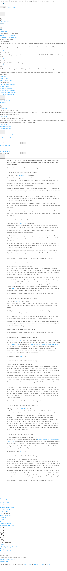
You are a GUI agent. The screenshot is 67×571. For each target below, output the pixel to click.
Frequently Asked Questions (8, 92)
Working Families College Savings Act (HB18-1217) (45, 344)
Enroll (1, 499)
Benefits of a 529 (5, 505)
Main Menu (3, 31)
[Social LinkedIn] (2, 535)
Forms (2, 544)
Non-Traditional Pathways (7, 84)
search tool (10, 284)
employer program (5, 126)
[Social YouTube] (2, 540)
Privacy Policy (28, 564)
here (13, 288)
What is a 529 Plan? (5, 503)
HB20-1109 (19, 340)
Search (2, 143)
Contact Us (3, 517)
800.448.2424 (4, 561)
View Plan (3, 51)
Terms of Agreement (39, 564)
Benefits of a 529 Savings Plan (8, 37)
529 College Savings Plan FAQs (9, 547)
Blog (1, 521)
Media (2, 519)
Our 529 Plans (4, 21)
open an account (14, 137)
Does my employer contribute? (9, 553)
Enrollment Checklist (6, 88)
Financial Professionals (6, 135)
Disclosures (49, 564)
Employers (3, 102)
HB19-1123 (23, 409)
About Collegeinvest (6, 515)
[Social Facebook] (2, 530)
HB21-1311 (22, 176)
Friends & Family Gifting (7, 94)
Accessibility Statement (7, 526)
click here (22, 356)
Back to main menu (5, 145)
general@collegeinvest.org (7, 559)
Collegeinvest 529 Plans (7, 507)
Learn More (50, 1)
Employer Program (5, 128)
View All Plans (4, 78)
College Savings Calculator (7, 90)
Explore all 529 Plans (6, 80)
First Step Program (5, 100)
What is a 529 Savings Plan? (8, 35)
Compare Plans (4, 86)
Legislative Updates (5, 523)
